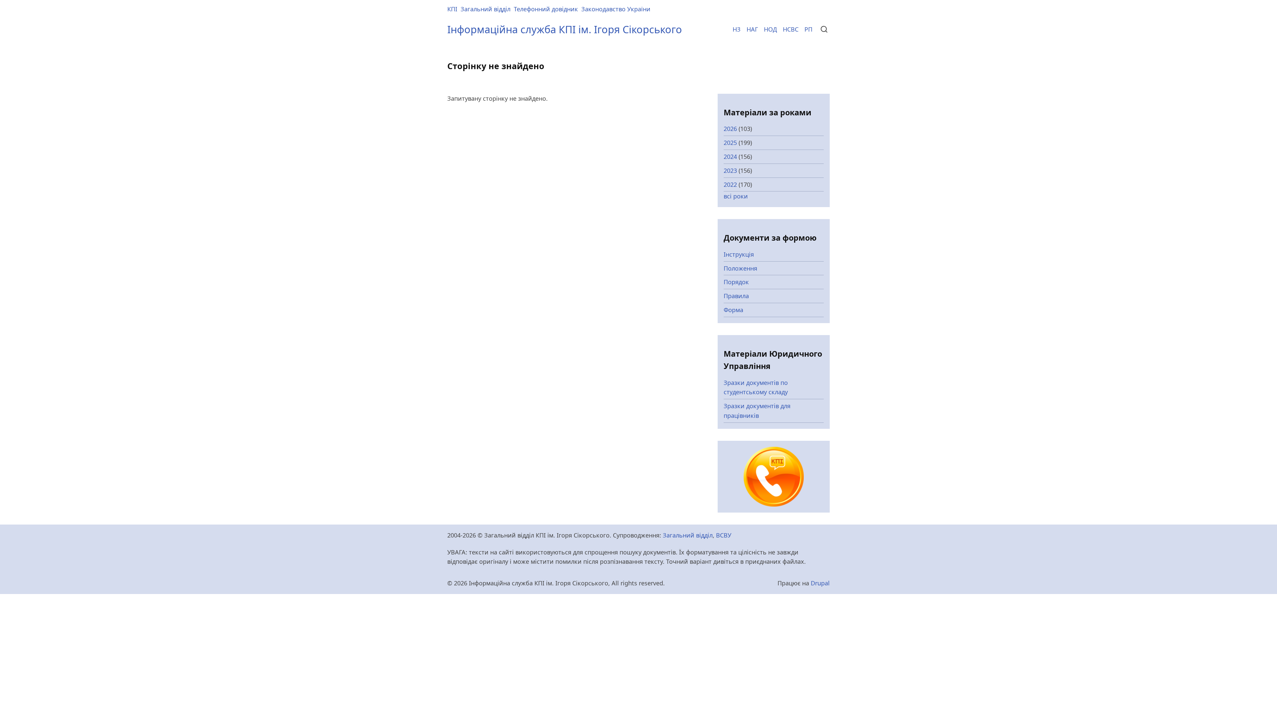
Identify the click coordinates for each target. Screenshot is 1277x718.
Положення (740, 268)
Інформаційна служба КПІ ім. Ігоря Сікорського (564, 29)
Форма (733, 310)
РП (808, 29)
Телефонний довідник (546, 9)
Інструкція (739, 254)
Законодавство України (615, 9)
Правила (736, 296)
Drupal (820, 583)
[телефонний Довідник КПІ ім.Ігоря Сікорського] (774, 476)
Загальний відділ (485, 9)
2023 (730, 171)
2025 (730, 143)
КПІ (452, 9)
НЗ (737, 29)
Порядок (736, 282)
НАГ (752, 29)
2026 (730, 129)
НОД (770, 29)
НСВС (790, 29)
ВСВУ (723, 535)
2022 (730, 184)
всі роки (736, 196)
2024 (730, 157)
